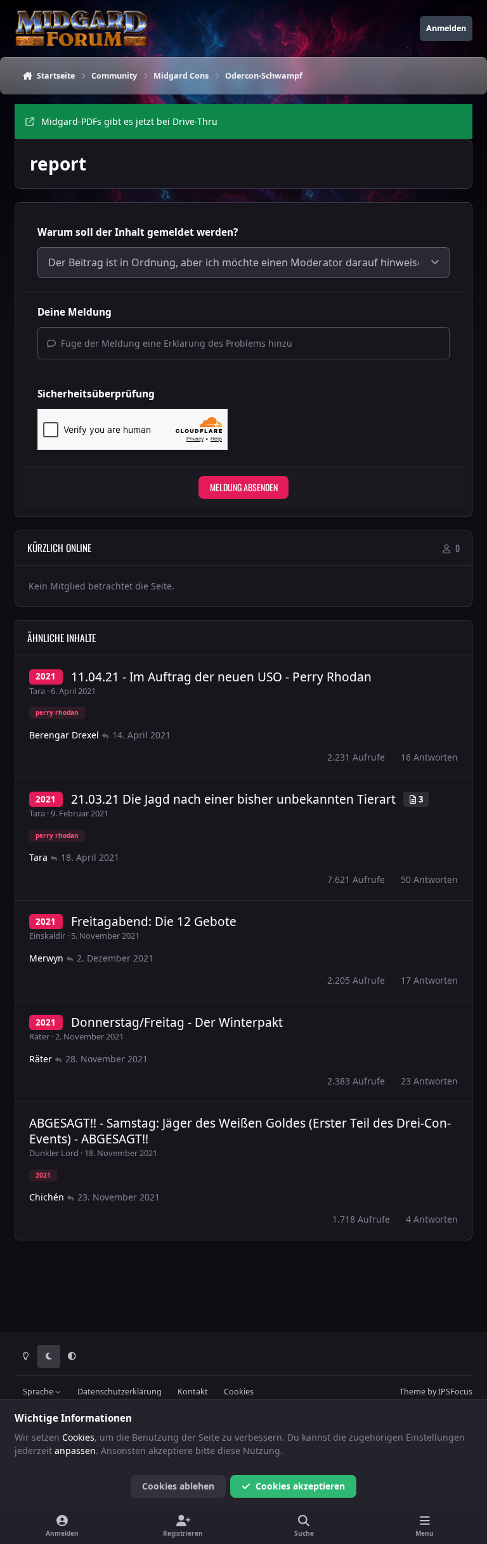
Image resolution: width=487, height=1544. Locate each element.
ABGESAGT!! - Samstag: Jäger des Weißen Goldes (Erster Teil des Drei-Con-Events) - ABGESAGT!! (240, 1131)
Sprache (39, 1391)
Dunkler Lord (54, 1153)
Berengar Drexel (64, 735)
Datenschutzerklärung (119, 1391)
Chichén (46, 1197)
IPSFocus (455, 1391)
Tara (37, 691)
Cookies (239, 1391)
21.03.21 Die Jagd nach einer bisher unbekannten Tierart (233, 799)
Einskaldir (47, 935)
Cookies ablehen (178, 1486)
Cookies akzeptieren (300, 1486)
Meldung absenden (244, 487)
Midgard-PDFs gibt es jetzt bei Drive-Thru (129, 121)
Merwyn (46, 958)
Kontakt (193, 1391)
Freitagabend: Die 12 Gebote (154, 921)
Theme (412, 1391)
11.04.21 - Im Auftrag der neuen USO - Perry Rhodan (221, 677)
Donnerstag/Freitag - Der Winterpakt (177, 1022)
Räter (39, 1036)
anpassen (75, 1450)
